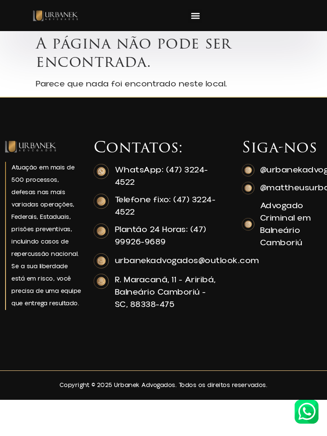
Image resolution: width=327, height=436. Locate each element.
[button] (195, 16)
